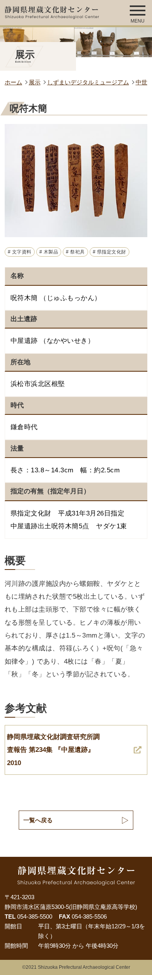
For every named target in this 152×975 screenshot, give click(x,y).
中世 (141, 82)
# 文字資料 (20, 252)
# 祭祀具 (75, 252)
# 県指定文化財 (109, 252)
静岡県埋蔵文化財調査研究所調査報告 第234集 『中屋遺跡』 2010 (53, 750)
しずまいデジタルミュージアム (88, 82)
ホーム (13, 82)
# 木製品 (48, 252)
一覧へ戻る (38, 820)
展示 (35, 82)
